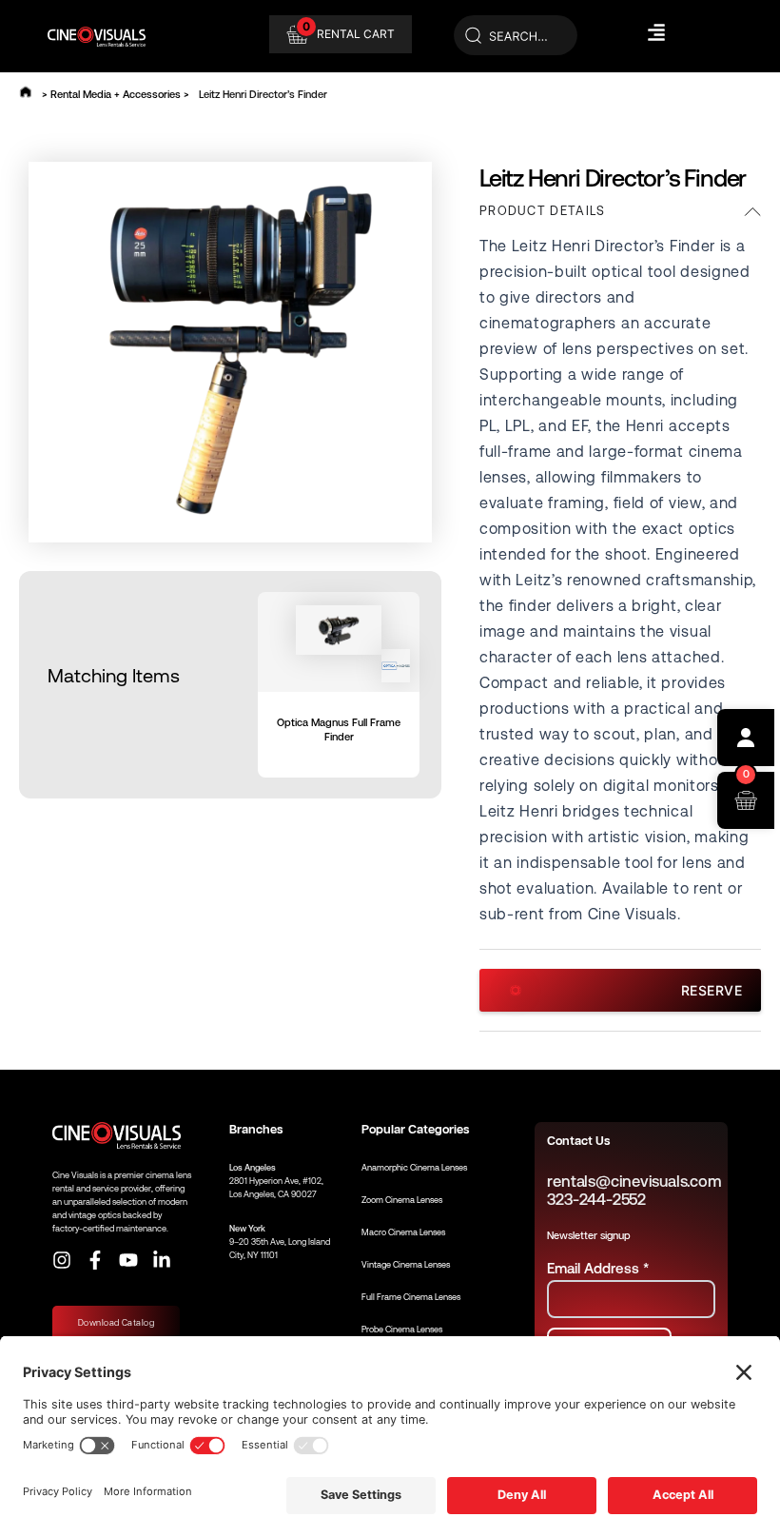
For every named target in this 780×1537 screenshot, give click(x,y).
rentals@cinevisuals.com (634, 1181)
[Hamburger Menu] (656, 32)
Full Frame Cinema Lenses (410, 1297)
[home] (25, 92)
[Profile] (745, 737)
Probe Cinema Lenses (401, 1329)
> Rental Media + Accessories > (115, 95)
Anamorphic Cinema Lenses (414, 1167)
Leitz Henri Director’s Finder (263, 95)
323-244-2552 (596, 1200)
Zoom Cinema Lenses (401, 1200)
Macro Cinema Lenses (403, 1232)
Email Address (598, 1268)
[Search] (515, 36)
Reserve (712, 990)
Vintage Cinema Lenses (405, 1265)
